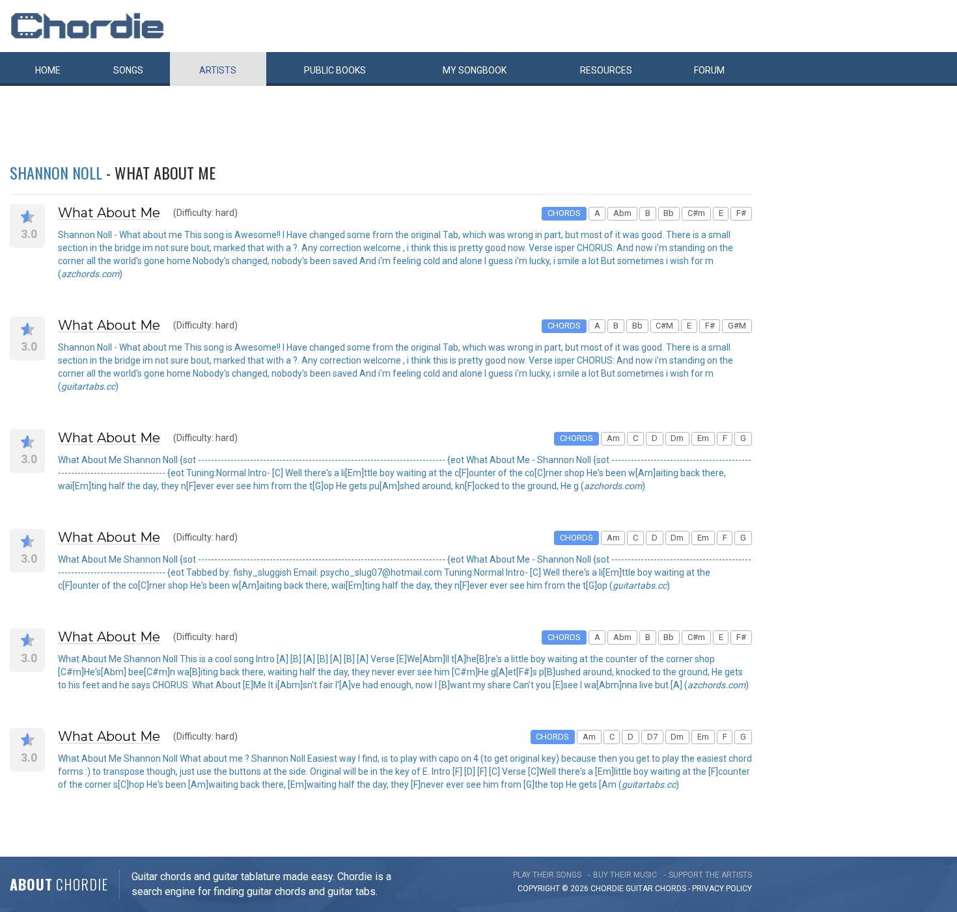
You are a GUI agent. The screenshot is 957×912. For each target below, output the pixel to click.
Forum (709, 70)
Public (335, 70)
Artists (217, 70)
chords (670, 888)
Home (48, 70)
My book (474, 70)
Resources (606, 70)
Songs (128, 70)
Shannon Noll (56, 172)
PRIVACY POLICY (722, 888)
